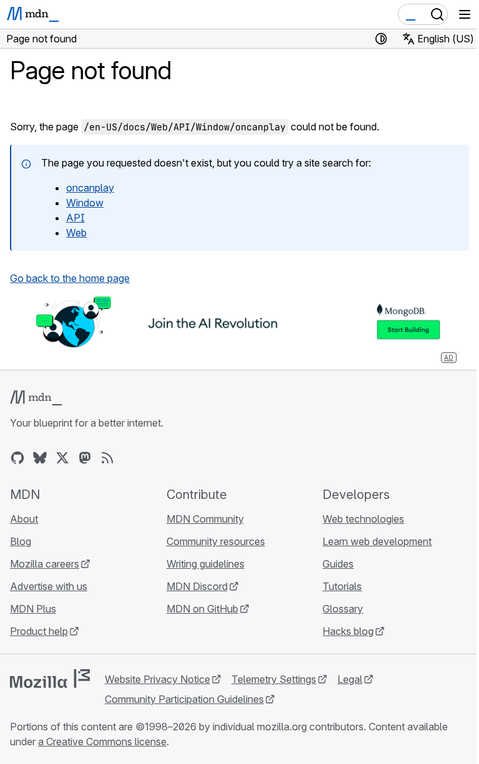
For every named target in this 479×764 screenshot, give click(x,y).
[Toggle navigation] (464, 14)
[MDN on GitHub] (17, 457)
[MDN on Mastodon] (84, 457)
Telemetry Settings (273, 679)
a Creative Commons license (102, 741)
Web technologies (363, 519)
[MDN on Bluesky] (39, 457)
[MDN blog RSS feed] (107, 457)
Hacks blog (348, 631)
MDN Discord (197, 586)
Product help (39, 631)
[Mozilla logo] (50, 678)
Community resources (216, 541)
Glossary (342, 608)
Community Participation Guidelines (184, 699)
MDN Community (205, 519)
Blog (20, 541)
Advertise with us (48, 586)
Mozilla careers (44, 564)
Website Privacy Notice (157, 679)
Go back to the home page (70, 278)
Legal (349, 679)
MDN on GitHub (202, 608)
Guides (338, 564)
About (24, 519)
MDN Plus (33, 608)
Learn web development (377, 541)
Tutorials (342, 586)
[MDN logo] (36, 397)
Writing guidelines (205, 564)
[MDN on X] (62, 457)
